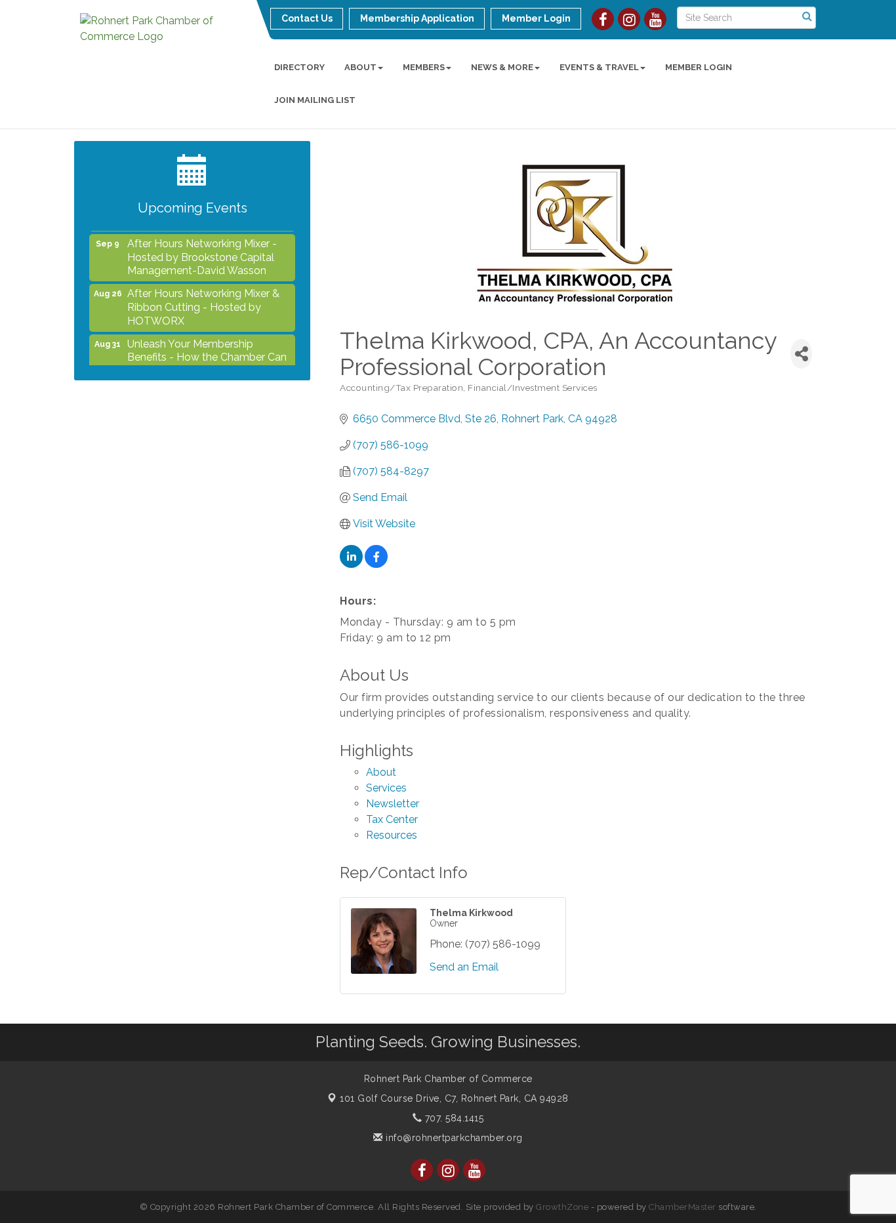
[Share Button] (801, 354)
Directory (299, 67)
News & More (502, 67)
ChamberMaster (682, 1207)
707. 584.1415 (452, 1118)
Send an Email (464, 967)
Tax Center (392, 819)
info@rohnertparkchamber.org (453, 1138)
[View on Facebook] (376, 564)
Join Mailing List (315, 100)
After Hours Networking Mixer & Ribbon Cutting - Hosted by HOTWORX (203, 299)
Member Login (698, 67)
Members (424, 67)
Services (386, 788)
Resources (391, 835)
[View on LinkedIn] (351, 564)
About (360, 67)
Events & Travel (599, 67)
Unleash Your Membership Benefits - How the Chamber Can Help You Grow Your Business (207, 350)
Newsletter (392, 803)
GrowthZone (562, 1207)
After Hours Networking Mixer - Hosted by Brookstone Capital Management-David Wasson (202, 250)
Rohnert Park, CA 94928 (454, 1098)
